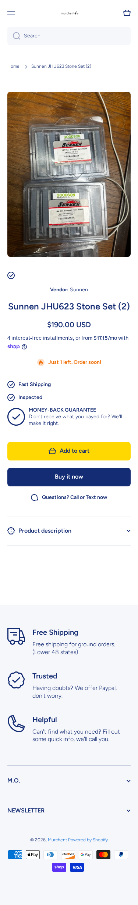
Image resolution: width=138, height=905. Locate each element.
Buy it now (69, 476)
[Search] (13, 36)
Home (13, 66)
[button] (127, 13)
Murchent (57, 839)
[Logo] (69, 13)
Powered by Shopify (88, 839)
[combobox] (69, 36)
